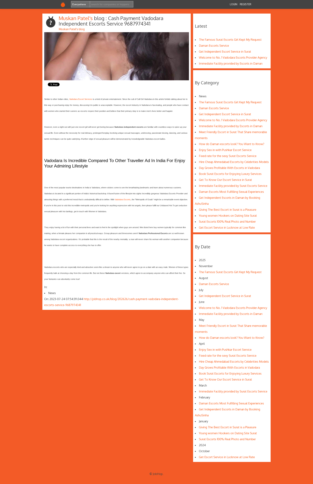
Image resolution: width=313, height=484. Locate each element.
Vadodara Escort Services (80, 99)
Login (233, 4)
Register (245, 4)
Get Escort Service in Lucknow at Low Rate (227, 227)
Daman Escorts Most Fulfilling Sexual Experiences (231, 192)
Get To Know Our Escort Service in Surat (225, 180)
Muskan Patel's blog (72, 29)
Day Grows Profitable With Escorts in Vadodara (229, 168)
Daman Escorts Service (214, 45)
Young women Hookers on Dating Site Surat (228, 215)
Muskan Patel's (76, 18)
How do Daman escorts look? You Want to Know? (231, 144)
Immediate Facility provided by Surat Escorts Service (233, 186)
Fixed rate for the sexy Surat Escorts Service (227, 156)
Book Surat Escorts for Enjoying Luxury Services (230, 174)
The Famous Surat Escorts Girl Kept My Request (230, 39)
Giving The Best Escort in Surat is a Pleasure (227, 209)
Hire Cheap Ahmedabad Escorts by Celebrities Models (234, 162)
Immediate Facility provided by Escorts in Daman (230, 63)
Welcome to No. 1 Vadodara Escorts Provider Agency (233, 57)
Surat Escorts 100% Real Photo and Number (227, 221)
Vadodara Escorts (123, 199)
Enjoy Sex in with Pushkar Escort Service (225, 150)
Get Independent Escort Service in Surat (225, 51)
